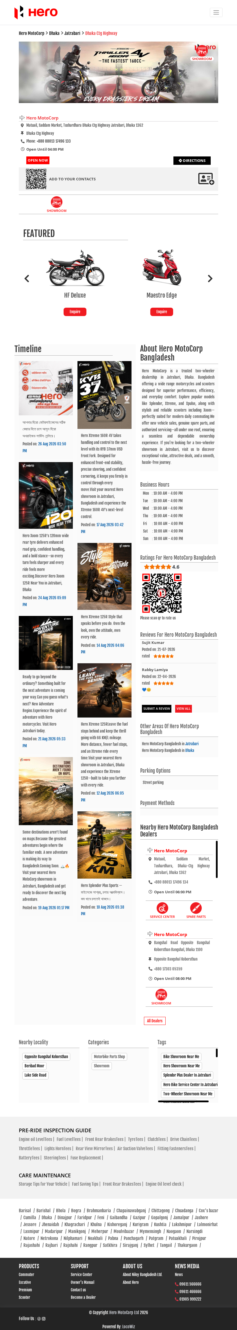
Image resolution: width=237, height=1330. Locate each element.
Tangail (168, 1245)
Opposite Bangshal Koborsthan (46, 1056)
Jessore (31, 1224)
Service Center (81, 1274)
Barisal (27, 1210)
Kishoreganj (119, 1224)
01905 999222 (190, 1299)
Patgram (158, 1238)
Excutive (25, 1282)
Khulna (97, 1224)
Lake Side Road (35, 1075)
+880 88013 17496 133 (54, 141)
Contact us (78, 1290)
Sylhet (151, 1245)
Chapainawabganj (133, 1210)
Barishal (45, 1210)
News (179, 1274)
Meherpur (101, 1231)
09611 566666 (190, 1284)
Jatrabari (192, 743)
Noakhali (97, 1238)
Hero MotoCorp (170, 850)
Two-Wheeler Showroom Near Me (187, 1094)
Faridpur (86, 1217)
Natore (31, 1238)
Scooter (24, 1297)
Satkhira (112, 1245)
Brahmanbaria (101, 1210)
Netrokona (51, 1238)
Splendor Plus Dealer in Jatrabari (187, 1075)
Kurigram (142, 1224)
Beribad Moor (34, 1066)
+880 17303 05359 (168, 969)
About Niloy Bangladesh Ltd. (142, 1274)
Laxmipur (33, 1231)
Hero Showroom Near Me (181, 1066)
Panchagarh (135, 1238)
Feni (102, 1217)
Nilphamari (75, 1238)
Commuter (26, 1274)
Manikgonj (79, 1231)
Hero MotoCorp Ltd (124, 1312)
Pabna (115, 1238)
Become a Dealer (83, 1297)
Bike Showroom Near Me (181, 1056)
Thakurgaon (189, 1245)
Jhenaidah (52, 1224)
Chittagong (162, 1210)
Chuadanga (186, 1210)
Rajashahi (33, 1245)
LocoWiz (128, 1326)
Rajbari (53, 1245)
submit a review (156, 708)
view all (183, 708)
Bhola (62, 1210)
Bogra (78, 1210)
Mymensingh (152, 1231)
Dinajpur (67, 1217)
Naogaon (175, 1231)
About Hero (131, 1282)
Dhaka (189, 750)
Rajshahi (72, 1245)
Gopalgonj (161, 1217)
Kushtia (162, 1224)
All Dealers (154, 1021)
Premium (25, 1290)
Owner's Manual (82, 1282)
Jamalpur (183, 1217)
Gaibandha (120, 1217)
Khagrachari (76, 1224)
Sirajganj (132, 1245)
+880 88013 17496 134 (171, 882)
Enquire (75, 311)
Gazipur (141, 1217)
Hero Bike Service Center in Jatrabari (190, 1084)
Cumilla (31, 1217)
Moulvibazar (126, 1231)
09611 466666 (190, 1291)
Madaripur (55, 1231)
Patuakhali (179, 1238)
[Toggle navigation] (216, 12)
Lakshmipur (183, 1224)
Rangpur (92, 1245)
